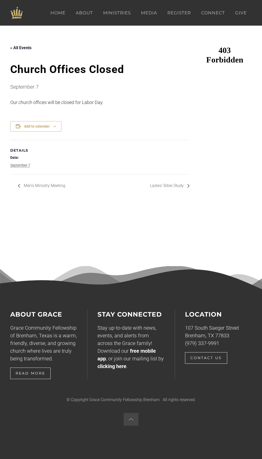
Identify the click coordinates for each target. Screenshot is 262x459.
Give (241, 12)
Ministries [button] (117, 12)
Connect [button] (213, 12)
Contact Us (206, 358)
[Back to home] (16, 13)
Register (179, 12)
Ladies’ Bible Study (167, 185)
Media (149, 12)
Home (58, 12)
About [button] (84, 12)
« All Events (20, 47)
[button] (131, 419)
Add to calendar (37, 126)
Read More (30, 373)
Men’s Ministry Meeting (44, 185)
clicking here (111, 366)
